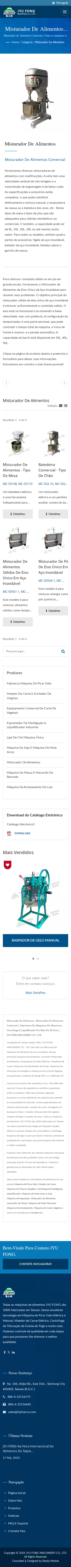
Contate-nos (36, 1213)
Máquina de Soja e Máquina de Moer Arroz (32, 750)
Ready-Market (50, 1561)
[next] (65, 383)
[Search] (63, 651)
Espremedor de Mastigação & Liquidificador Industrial (26, 725)
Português (62, 3)
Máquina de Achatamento (20, 1208)
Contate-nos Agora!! (35, 1264)
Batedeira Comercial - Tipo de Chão (52, 470)
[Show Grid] (60, 406)
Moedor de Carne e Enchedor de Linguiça (29, 696)
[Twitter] (8, 1352)
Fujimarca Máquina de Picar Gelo (29, 683)
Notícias (13, 1515)
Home (15, 42)
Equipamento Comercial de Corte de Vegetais (31, 710)
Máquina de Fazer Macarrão (42, 1203)
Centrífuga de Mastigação (50, 1189)
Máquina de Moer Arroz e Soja (37, 1194)
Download (22, 833)
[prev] (6, 383)
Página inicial (17, 1493)
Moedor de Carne (47, 1184)
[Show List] (65, 406)
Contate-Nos (16, 1531)
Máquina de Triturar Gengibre (21, 1189)
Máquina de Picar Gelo (26, 1184)
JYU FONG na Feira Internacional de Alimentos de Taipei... (28, 1448)
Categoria (26, 42)
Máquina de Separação (18, 1198)
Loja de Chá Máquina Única (25, 737)
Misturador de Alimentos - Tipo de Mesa (16, 470)
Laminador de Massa (17, 1203)
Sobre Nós (15, 1500)
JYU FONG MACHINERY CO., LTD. (46, 1553)
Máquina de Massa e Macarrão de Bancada (30, 775)
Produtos (14, 1508)
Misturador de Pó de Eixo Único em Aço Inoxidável (53, 567)
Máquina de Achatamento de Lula (29, 787)
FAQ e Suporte (18, 1523)
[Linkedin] (13, 1352)
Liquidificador (14, 1194)
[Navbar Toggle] (65, 12)
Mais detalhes (36, 993)
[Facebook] (4, 1352)
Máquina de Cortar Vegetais (47, 1208)
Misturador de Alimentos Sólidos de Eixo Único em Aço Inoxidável (15, 572)
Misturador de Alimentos (49, 42)
